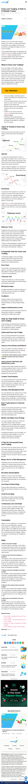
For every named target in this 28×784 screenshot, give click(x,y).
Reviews (10, 748)
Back (3, 15)
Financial (22, 745)
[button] (25, 18)
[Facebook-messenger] (26, 781)
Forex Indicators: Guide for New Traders (14, 626)
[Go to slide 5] (16, 737)
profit (9, 203)
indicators (6, 113)
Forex (9, 629)
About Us (18, 748)
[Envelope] (26, 777)
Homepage (6, 745)
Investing (14, 745)
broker (24, 348)
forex (6, 55)
